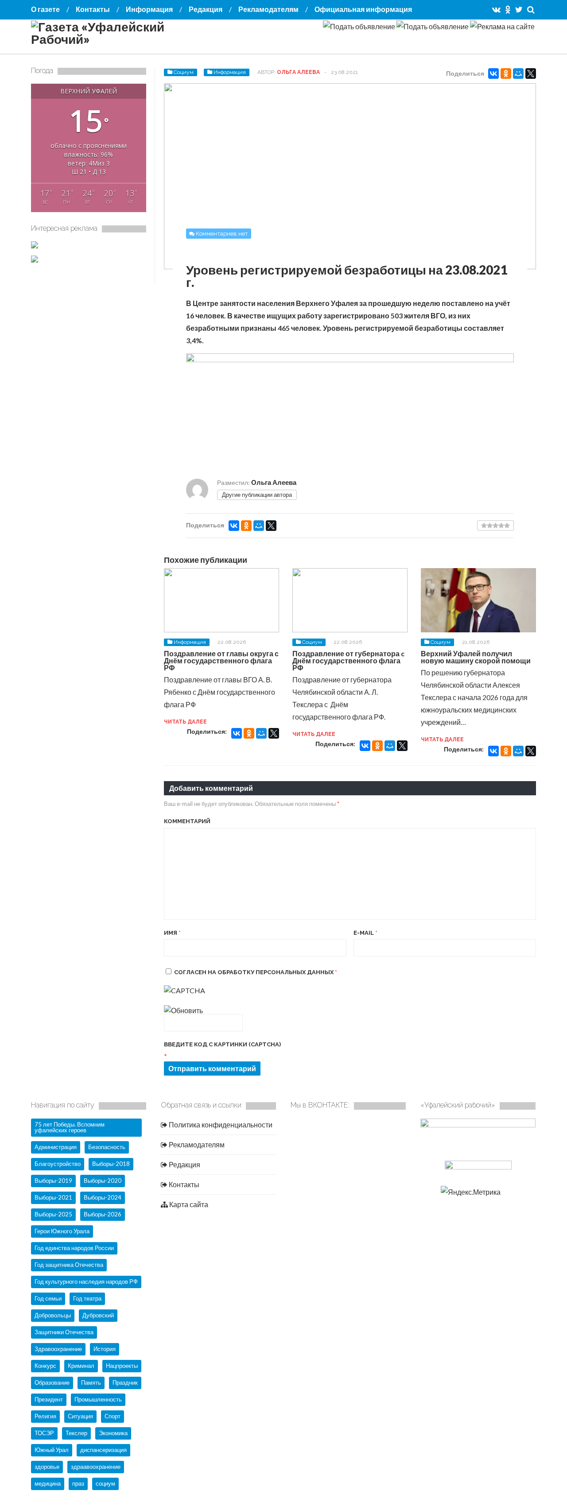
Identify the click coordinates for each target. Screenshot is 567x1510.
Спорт (112, 1416)
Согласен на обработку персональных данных (255, 972)
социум (105, 1483)
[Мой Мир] (518, 73)
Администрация (56, 1146)
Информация (149, 9)
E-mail (365, 932)
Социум (184, 72)
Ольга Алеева (298, 72)
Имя (172, 932)
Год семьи (48, 1298)
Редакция (205, 9)
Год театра (87, 1298)
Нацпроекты (122, 1365)
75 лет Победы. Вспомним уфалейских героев (70, 1127)
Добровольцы (53, 1315)
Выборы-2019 (53, 1180)
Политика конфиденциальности (219, 1124)
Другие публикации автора (257, 494)
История (104, 1348)
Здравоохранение (58, 1348)
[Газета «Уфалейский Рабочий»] (119, 38)
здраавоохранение (95, 1466)
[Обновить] (183, 1010)
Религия (45, 1416)
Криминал (81, 1365)
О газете (45, 9)
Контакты (93, 9)
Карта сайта (188, 1204)
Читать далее (185, 722)
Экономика (113, 1432)
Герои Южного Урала (62, 1231)
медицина (48, 1483)
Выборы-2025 (53, 1214)
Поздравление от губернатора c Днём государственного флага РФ (348, 660)
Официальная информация (363, 9)
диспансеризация (103, 1449)
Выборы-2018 (111, 1163)
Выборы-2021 (53, 1197)
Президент (49, 1399)
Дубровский (98, 1315)
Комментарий (187, 821)
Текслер (76, 1432)
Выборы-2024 (102, 1197)
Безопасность (106, 1146)
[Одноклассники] (506, 73)
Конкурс (45, 1365)
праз (78, 1483)
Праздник (125, 1382)
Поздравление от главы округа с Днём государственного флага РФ (221, 660)
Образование (52, 1382)
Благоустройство (58, 1163)
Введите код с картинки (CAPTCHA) (222, 1044)
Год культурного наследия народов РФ (86, 1281)
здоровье (47, 1466)
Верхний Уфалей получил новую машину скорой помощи (476, 657)
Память (91, 1382)
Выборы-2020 (102, 1180)
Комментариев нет (222, 233)
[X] (530, 73)
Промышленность (98, 1399)
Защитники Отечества (64, 1332)
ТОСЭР (44, 1432)
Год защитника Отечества (69, 1264)
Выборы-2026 (102, 1214)
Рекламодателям (268, 9)
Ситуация (80, 1416)
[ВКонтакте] (493, 73)
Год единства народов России (74, 1247)
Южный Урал (52, 1449)
